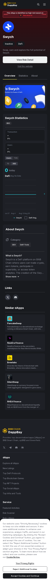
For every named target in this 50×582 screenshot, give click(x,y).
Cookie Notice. (13, 557)
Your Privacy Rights (25, 563)
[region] (25, 550)
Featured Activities (11, 508)
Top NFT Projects (11, 483)
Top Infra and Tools (12, 493)
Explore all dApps (11, 463)
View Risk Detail (25, 59)
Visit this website (25, 66)
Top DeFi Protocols (12, 473)
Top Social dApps (11, 488)
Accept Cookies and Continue (25, 576)
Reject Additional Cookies (25, 569)
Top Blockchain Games (13, 478)
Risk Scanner (9, 513)
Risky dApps (8, 518)
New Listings (8, 468)
